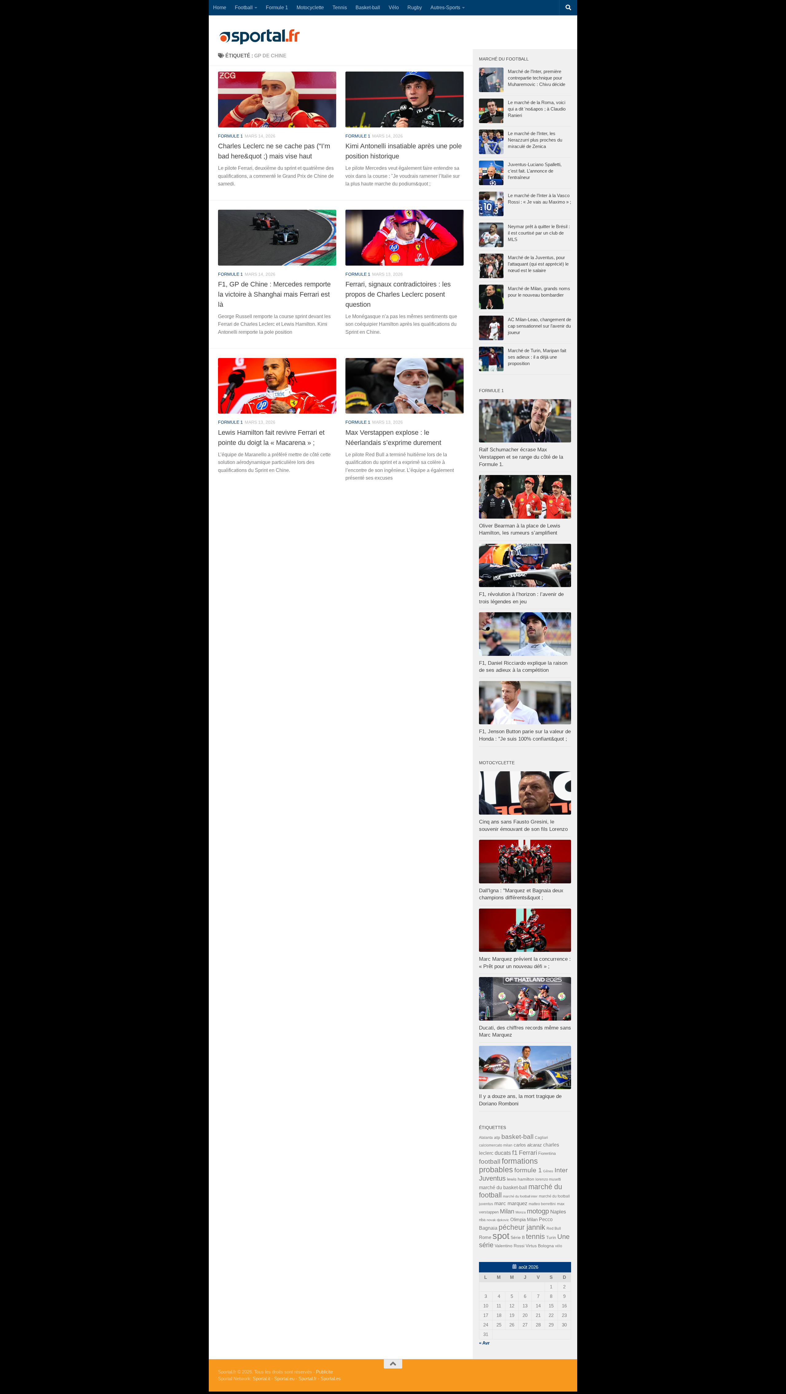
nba (482, 1220)
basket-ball (517, 1136)
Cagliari (541, 1137)
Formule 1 (277, 7)
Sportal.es (331, 1378)
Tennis (340, 7)
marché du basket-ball (503, 1187)
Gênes (548, 1171)
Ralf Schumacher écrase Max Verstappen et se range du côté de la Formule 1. (521, 457)
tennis (535, 1236)
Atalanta (486, 1137)
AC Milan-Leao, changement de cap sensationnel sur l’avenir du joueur (539, 326)
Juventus (492, 1178)
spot (500, 1236)
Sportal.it (261, 1378)
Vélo (394, 7)
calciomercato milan (495, 1145)
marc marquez (510, 1203)
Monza (521, 1212)
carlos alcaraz (528, 1144)
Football (244, 7)
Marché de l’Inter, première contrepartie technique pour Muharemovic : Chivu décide (536, 78)
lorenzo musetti (548, 1179)
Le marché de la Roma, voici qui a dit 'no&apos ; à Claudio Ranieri (537, 109)
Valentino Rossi (509, 1245)
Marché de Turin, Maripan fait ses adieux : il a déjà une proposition (537, 357)
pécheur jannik (522, 1227)
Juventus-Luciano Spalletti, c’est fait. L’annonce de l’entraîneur (535, 171)
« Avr (484, 1342)
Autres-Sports (445, 7)
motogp (538, 1211)
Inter (561, 1170)
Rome (485, 1237)
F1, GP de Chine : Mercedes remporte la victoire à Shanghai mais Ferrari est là (274, 294)
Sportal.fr (307, 1378)
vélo (558, 1246)
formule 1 (230, 136)
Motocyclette (310, 7)
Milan (507, 1211)
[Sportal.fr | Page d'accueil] (259, 37)
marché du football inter (520, 1196)
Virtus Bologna (540, 1245)
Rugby (414, 7)
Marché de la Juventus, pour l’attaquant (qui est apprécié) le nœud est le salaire (538, 264)
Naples (558, 1211)
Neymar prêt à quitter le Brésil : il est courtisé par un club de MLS (539, 233)
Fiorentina (547, 1153)
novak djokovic (498, 1220)
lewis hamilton (520, 1179)
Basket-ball (368, 7)
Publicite (324, 1371)
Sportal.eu (284, 1378)
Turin (551, 1237)
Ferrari (528, 1152)
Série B (518, 1237)
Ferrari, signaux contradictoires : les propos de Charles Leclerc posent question (398, 294)
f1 (515, 1152)
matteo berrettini (542, 1204)
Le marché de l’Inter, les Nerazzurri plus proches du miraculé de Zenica (535, 140)
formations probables (508, 1165)
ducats (503, 1153)
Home (219, 7)
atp (497, 1137)
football (489, 1161)
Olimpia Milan (524, 1219)
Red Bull (554, 1228)
